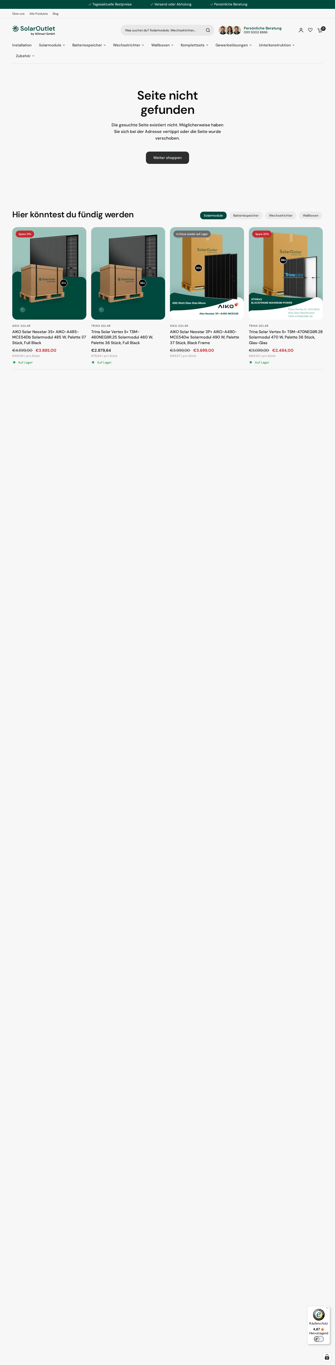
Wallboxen (311, 215)
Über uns (18, 14)
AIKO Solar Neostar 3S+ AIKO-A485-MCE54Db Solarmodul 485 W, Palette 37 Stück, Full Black (49, 337)
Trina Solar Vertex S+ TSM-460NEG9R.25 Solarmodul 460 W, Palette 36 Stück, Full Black (122, 337)
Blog (56, 14)
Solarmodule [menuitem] (50, 45)
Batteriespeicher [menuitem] (87, 45)
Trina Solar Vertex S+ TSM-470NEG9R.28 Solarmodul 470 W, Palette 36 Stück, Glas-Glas (286, 337)
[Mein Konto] (301, 30)
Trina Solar (101, 325)
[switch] (319, 1339)
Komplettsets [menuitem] (193, 45)
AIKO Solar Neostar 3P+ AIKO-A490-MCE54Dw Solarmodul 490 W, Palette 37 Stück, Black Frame (204, 337)
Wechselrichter (281, 215)
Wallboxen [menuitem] (160, 45)
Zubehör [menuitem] (23, 55)
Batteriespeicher (246, 215)
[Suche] (208, 30)
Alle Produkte (38, 14)
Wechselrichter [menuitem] (126, 45)
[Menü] (327, 1309)
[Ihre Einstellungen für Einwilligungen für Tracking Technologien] (327, 1357)
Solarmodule (213, 215)
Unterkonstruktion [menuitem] (275, 45)
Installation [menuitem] (22, 45)
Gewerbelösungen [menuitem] (232, 45)
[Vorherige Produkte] (12, 273)
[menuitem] (19, 14)
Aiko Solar (21, 325)
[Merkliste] (310, 30)
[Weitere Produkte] (323, 273)
